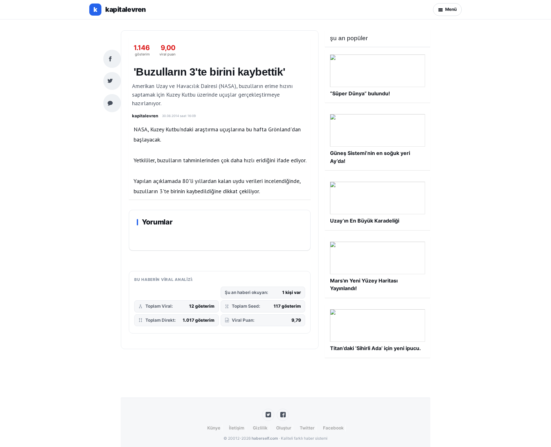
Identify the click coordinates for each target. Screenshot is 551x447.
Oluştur (283, 427)
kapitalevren (145, 115)
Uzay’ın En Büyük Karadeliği (364, 220)
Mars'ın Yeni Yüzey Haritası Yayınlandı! (364, 284)
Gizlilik (260, 427)
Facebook (333, 427)
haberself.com (265, 438)
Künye (213, 427)
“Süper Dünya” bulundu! (360, 93)
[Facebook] (283, 415)
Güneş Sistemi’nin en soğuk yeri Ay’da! (370, 157)
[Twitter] (268, 415)
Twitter (307, 427)
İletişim (236, 427)
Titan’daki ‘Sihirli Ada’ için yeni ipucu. (375, 348)
